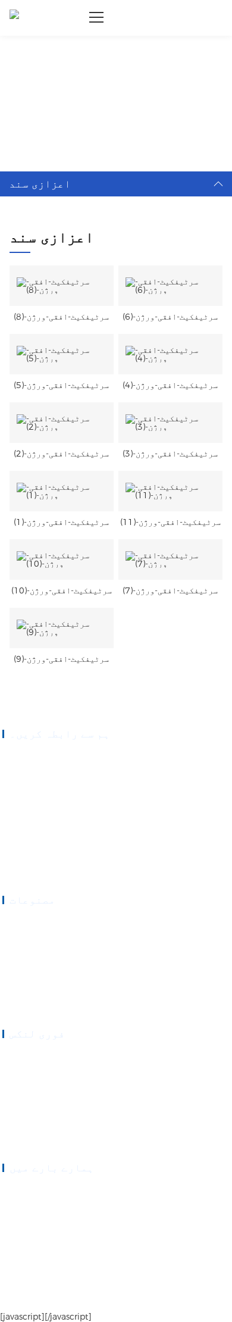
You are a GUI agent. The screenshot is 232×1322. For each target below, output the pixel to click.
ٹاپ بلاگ (67, 1299)
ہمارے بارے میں (29, 1086)
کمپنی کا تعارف (29, 1191)
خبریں (12, 1128)
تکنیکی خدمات (26, 1114)
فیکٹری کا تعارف (31, 1234)
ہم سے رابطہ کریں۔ (34, 1143)
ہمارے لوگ (19, 1219)
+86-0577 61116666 (48, 771)
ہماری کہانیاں (28, 1205)
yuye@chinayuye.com (50, 836)
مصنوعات (17, 1071)
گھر (27, 51)
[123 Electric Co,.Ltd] (14, 18)
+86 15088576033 (45, 786)
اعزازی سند (63, 51)
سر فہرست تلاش (25, 1299)
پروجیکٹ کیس (24, 1100)
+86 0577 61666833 (48, 757)
